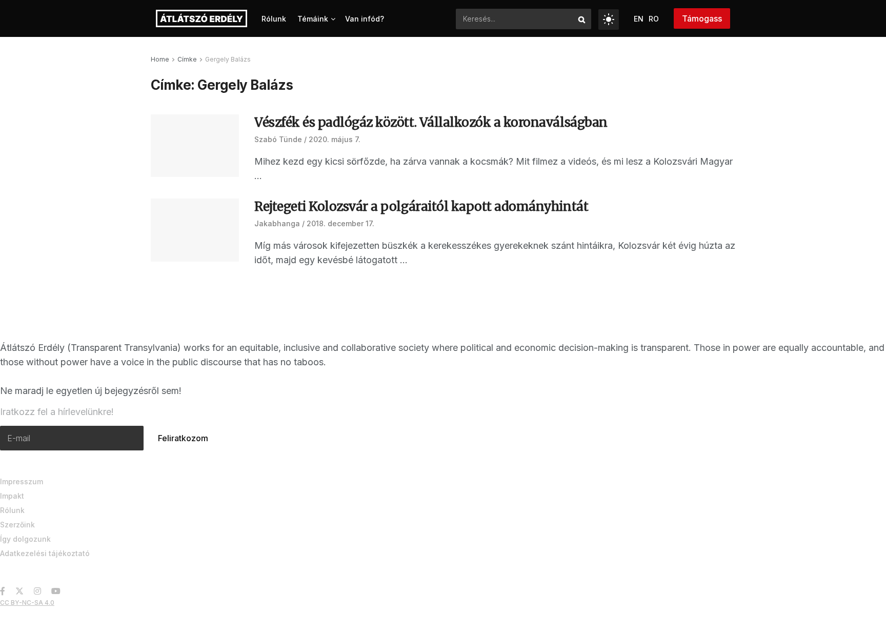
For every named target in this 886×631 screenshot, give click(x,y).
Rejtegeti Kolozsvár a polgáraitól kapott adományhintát (421, 206)
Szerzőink (17, 524)
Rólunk (273, 18)
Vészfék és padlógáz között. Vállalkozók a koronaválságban (431, 122)
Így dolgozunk (25, 539)
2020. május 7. (334, 139)
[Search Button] (582, 19)
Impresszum (21, 481)
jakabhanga (277, 223)
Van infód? (364, 18)
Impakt (12, 495)
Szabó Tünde (278, 139)
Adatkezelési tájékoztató (45, 553)
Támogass (702, 18)
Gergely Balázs (228, 59)
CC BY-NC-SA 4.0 (27, 602)
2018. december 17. (340, 223)
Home (160, 59)
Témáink (312, 18)
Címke (187, 59)
